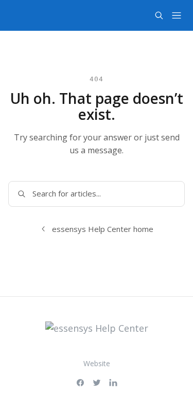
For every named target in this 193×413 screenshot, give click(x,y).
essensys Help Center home (102, 229)
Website (96, 363)
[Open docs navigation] (176, 15)
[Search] (159, 15)
